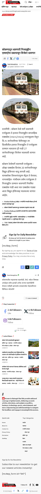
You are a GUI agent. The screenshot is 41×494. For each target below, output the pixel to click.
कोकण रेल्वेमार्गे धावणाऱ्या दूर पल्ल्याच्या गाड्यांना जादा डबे (19, 207)
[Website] (36, 275)
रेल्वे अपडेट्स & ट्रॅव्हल (8, 14)
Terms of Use (32, 251)
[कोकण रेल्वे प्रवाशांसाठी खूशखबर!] (33, 343)
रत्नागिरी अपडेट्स (17, 343)
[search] (25, 2)
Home (3, 11)
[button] (14, 58)
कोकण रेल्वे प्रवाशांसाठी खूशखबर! (10, 340)
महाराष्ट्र (10, 343)
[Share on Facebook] (7, 58)
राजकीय (21, 357)
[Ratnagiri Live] (13, 2)
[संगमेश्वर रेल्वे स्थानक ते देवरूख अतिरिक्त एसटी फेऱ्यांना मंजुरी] (33, 369)
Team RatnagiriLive (12, 64)
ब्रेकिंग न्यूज (4, 343)
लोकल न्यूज (16, 345)
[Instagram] (12, 320)
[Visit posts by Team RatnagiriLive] (4, 65)
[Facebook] (38, 275)
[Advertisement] (20, 31)
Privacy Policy (7, 256)
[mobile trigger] (4, 2)
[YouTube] (37, 485)
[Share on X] (11, 58)
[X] (33, 485)
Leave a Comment (32, 298)
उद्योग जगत (4, 357)
